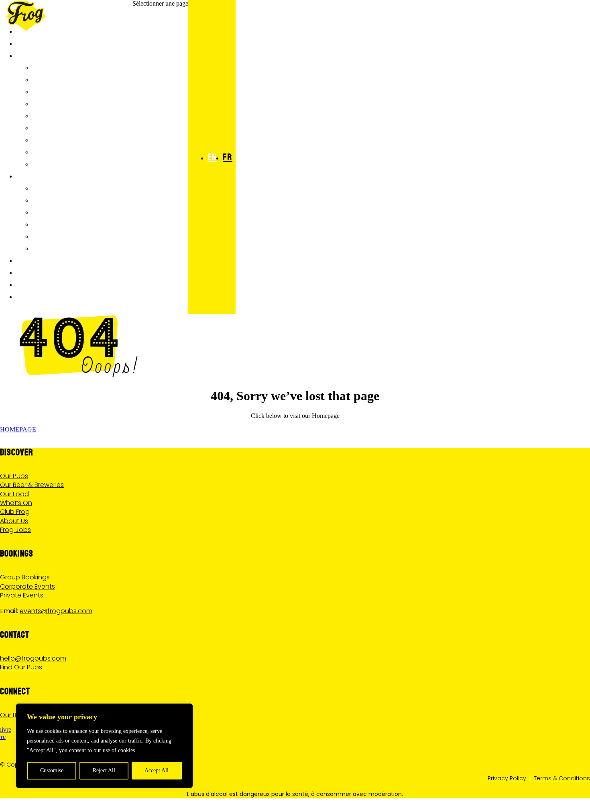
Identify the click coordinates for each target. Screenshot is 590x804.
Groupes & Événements (60, 260)
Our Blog (13, 715)
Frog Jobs (15, 529)
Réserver (35, 296)
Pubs (25, 55)
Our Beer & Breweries (32, 484)
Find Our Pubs (21, 667)
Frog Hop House (62, 127)
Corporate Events (27, 586)
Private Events (21, 595)
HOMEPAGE (18, 429)
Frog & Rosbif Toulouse (78, 151)
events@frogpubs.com (56, 611)
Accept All (156, 770)
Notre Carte (40, 43)
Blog (41, 235)
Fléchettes (54, 211)
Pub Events (53, 223)
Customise (51, 770)
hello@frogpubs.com (33, 658)
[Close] (184, 710)
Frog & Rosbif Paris (71, 67)
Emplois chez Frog (68, 163)
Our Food (14, 494)
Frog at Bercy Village (75, 91)
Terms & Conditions (562, 778)
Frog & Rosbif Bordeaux (79, 139)
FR (227, 157)
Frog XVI (48, 115)
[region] (104, 746)
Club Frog (36, 284)
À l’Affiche (37, 175)
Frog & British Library (77, 103)
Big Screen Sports (68, 199)
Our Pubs (14, 476)
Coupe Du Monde (63, 187)
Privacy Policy (507, 778)
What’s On (16, 502)
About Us (14, 521)
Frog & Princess (64, 79)
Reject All (104, 770)
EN (212, 157)
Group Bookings (25, 577)
